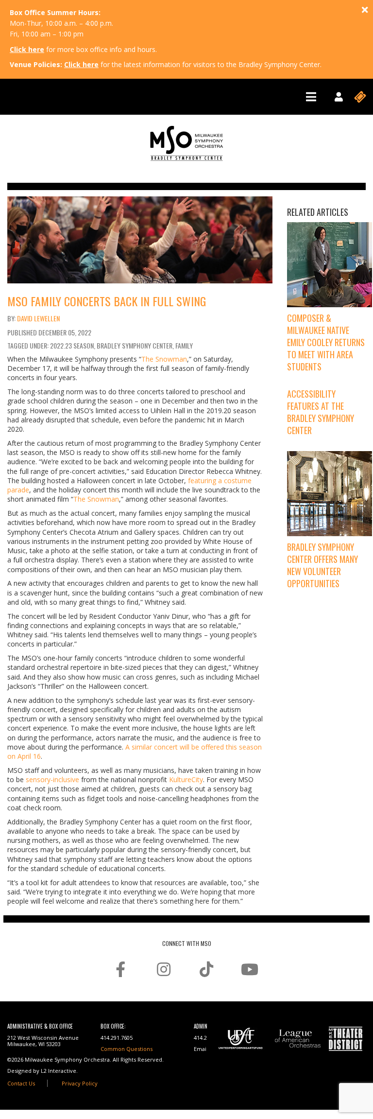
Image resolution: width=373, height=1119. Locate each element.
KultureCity (186, 779)
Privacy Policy (80, 1083)
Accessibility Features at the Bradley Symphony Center (320, 412)
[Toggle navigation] (311, 96)
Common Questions (127, 1048)
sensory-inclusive (52, 779)
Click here (27, 49)
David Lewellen (38, 318)
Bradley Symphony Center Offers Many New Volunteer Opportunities (322, 565)
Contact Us (21, 1083)
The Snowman (164, 359)
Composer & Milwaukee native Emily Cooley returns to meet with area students (326, 342)
